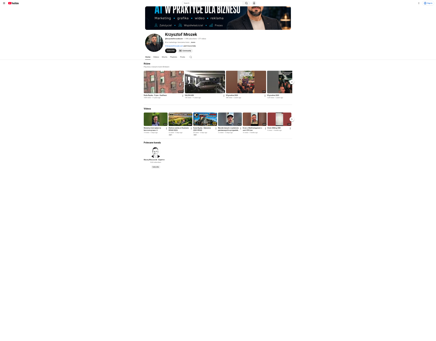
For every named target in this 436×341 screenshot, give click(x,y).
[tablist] (218, 57)
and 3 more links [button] (189, 46)
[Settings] (418, 3)
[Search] (246, 3)
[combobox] (213, 3)
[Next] (292, 82)
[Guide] (4, 3)
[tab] (148, 57)
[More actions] (183, 95)
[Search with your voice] (254, 3)
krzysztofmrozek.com (175, 46)
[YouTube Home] (13, 3)
